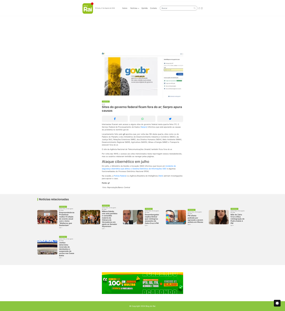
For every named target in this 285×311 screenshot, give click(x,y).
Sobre (124, 8)
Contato (153, 8)
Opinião (144, 8)
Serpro (144, 127)
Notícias (134, 8)
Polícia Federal (120, 176)
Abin (161, 176)
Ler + (60, 227)
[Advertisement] (142, 32)
